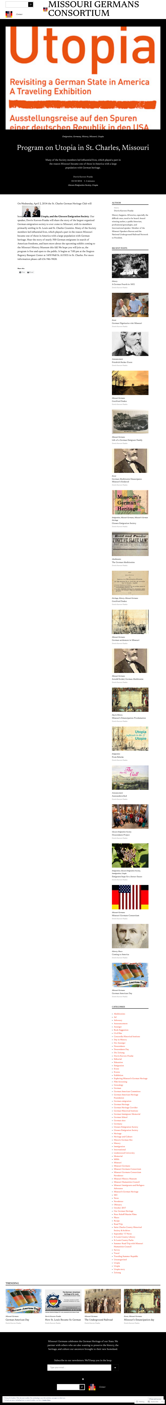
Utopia (101, 137)
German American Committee (127, 1092)
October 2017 (120, 1208)
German (117, 1088)
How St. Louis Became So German (63, 1320)
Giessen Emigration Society (79, 185)
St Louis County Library (124, 1237)
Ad (115, 1017)
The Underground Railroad (99, 1320)
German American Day (122, 993)
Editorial (118, 1059)
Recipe (117, 1221)
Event (114, 320)
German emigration (122, 1101)
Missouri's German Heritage (126, 1192)
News (116, 1198)
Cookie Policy (46, 1400)
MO (115, 1195)
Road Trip (118, 1224)
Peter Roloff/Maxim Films (125, 1214)
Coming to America (120, 955)
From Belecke (118, 757)
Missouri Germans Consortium (93, 9)
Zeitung (117, 1273)
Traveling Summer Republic (126, 1256)
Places (120, 951)
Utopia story (119, 1269)
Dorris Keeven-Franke (83, 177)
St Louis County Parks (123, 1240)
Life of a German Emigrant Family (127, 440)
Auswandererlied (119, 796)
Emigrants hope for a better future (127, 877)
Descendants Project (121, 835)
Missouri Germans (118, 398)
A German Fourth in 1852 (123, 284)
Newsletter (118, 1202)
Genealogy (118, 1085)
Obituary (118, 1205)
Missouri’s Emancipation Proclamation (129, 718)
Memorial (118, 1156)
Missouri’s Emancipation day (139, 1320)
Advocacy (118, 1020)
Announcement (117, 359)
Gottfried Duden (119, 401)
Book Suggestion (121, 1030)
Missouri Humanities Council (127, 1182)
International (120, 1150)
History (85, 137)
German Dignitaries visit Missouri (127, 323)
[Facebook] (83, 1379)
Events (117, 1072)
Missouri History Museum (125, 1179)
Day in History (117, 715)
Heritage (115, 598)
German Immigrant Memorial (127, 1114)
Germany (77, 137)
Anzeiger (118, 1027)
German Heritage (121, 1105)
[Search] (30, 4)
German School (120, 1117)
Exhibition (118, 1075)
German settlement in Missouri (125, 640)
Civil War (118, 1033)
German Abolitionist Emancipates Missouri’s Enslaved (127, 480)
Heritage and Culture (123, 1137)
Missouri (93, 137)
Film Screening (120, 1082)
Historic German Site (123, 1140)
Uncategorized (120, 1260)
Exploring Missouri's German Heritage (131, 1079)
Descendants (119, 1046)
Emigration (67, 137)
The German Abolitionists (123, 562)
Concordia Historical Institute (127, 1037)
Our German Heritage (123, 1211)
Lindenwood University (124, 1153)
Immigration (116, 873)
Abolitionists (116, 559)
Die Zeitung (119, 1053)
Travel (116, 1253)
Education (118, 1062)
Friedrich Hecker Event (122, 362)
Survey (117, 1250)
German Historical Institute (126, 1111)
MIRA (116, 1159)
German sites (119, 1121)
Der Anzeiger (120, 1043)
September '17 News (123, 1234)
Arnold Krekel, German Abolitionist (127, 679)
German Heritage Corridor (126, 1108)
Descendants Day (121, 1049)
